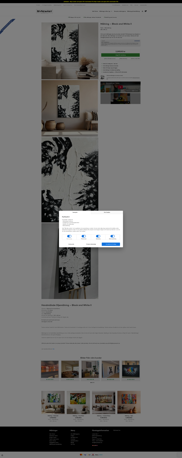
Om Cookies (107, 212)
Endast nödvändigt (91, 244)
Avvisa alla (71, 244)
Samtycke (75, 212)
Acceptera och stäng (111, 244)
